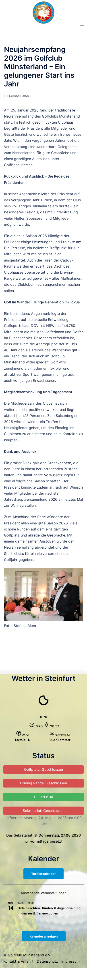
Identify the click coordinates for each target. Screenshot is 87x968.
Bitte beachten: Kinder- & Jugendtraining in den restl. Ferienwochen (49, 910)
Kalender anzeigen (43, 936)
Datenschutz (47, 961)
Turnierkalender (43, 874)
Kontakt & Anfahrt (18, 961)
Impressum (70, 961)
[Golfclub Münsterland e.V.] (44, 12)
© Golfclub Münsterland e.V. (27, 955)
